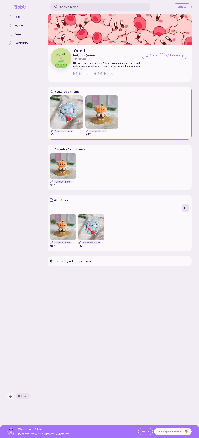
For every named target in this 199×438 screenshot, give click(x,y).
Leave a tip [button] (177, 55)
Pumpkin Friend (98, 131)
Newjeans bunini (63, 131)
